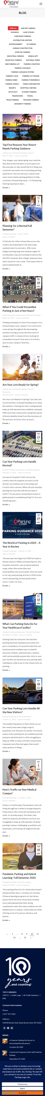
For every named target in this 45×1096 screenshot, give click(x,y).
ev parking (31, 44)
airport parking (28, 28)
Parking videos (12, 84)
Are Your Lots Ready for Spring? (20, 384)
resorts (12, 88)
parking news (11, 80)
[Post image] (5, 1041)
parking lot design (30, 76)
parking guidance (22, 68)
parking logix (12, 76)
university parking (22, 104)
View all (13, 28)
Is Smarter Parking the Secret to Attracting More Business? (22, 1041)
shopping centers (28, 88)
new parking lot (12, 64)
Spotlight (13, 92)
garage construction (22, 48)
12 (14, 937)
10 (32, 934)
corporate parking (22, 36)
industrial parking (15, 56)
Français (12, 1092)
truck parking (12, 100)
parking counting (32, 64)
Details (5, 188)
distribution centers (22, 40)
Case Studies (28, 32)
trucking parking (31, 100)
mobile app (33, 56)
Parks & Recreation (31, 84)
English (5, 1092)
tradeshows (17, 96)
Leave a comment (21, 156)
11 (37, 934)
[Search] (34, 4)
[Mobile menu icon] (40, 3)
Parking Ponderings (31, 80)
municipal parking (13, 60)
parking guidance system (22, 72)
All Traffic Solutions (31, 995)
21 (25, 937)
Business (15, 32)
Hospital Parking (22, 52)
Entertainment (15, 44)
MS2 (4, 998)
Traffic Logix (16, 995)
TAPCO (5, 995)
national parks (33, 60)
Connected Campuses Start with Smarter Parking (25, 1053)
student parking (29, 92)
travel (30, 96)
